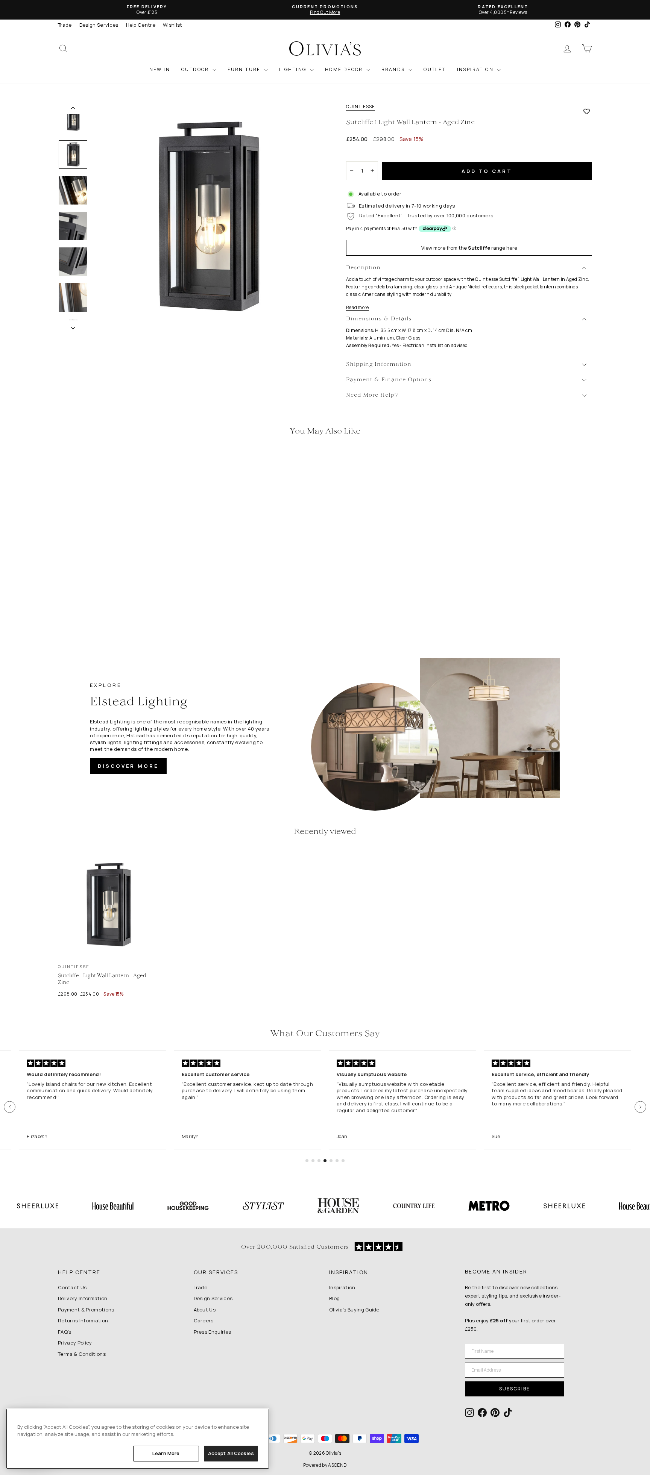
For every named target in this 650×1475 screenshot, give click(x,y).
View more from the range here (469, 247)
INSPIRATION (476, 69)
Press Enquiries (212, 1331)
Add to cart (487, 171)
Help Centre (141, 24)
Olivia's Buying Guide (354, 1309)
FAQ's (64, 1331)
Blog (334, 1298)
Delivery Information (83, 1298)
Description (363, 268)
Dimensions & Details (379, 319)
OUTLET (434, 69)
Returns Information (83, 1320)
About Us (205, 1309)
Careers (204, 1320)
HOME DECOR (344, 69)
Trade (65, 24)
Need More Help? (372, 395)
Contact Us (72, 1287)
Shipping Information (379, 364)
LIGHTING (293, 69)
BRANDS (394, 69)
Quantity (360, 154)
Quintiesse (360, 107)
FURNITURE (245, 69)
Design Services (98, 24)
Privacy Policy (75, 1342)
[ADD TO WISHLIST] (586, 111)
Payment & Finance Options (388, 380)
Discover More (128, 766)
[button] (9, 1107)
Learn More (165, 1453)
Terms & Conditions (82, 1354)
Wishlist (172, 24)
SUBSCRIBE (514, 1389)
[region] (137, 1438)
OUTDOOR (196, 69)
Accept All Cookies (231, 1453)
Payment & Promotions (86, 1309)
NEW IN (159, 69)
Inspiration (342, 1287)
